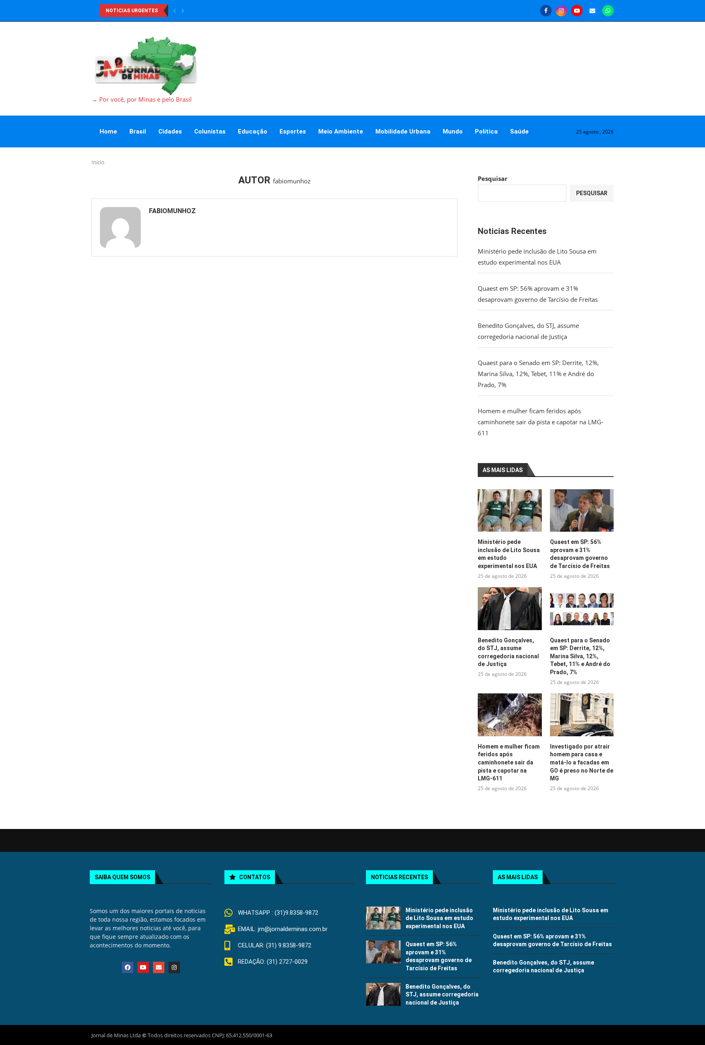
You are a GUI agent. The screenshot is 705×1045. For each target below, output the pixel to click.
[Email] (592, 10)
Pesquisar (493, 178)
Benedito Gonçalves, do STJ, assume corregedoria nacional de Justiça (508, 652)
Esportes (292, 131)
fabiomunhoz (172, 211)
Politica (486, 131)
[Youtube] (577, 10)
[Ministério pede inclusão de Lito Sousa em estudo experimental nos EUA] (509, 510)
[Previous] (174, 10)
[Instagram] (561, 10)
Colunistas (210, 131)
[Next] (183, 10)
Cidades (170, 131)
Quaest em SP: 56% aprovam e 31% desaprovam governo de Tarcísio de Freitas (580, 554)
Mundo (453, 131)
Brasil (137, 131)
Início (97, 162)
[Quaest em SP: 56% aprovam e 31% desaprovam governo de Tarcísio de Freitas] (582, 510)
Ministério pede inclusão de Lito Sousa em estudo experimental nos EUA (509, 554)
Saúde (519, 131)
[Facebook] (546, 10)
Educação (252, 131)
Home (108, 131)
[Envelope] (158, 967)
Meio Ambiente (340, 131)
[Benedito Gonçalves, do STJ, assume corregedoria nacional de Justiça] (509, 608)
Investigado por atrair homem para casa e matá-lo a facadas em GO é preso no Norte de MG (581, 762)
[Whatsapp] (608, 10)
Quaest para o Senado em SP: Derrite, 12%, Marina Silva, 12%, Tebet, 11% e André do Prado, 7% (538, 374)
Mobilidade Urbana (402, 131)
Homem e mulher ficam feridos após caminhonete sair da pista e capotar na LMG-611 (540, 422)
